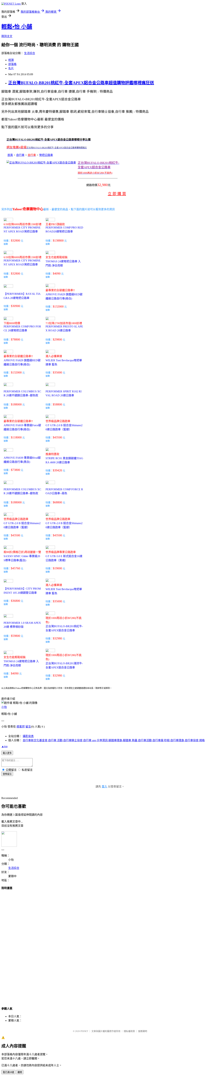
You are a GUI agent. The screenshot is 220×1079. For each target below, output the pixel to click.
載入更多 (7, 753)
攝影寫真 (28, 736)
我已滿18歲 (8, 1072)
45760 (16, 568)
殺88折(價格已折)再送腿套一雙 (22, 552)
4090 (57, 273)
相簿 (11, 60)
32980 (58, 638)
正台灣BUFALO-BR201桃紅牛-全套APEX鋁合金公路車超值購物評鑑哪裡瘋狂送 (81, 83)
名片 (11, 68)
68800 (58, 502)
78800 (16, 339)
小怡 (4, 707)
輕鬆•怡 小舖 (16, 27)
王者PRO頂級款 (55, 224)
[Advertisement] (15, 945)
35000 (58, 372)
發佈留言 (7, 774)
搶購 (6, 244)
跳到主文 (6, 36)
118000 (17, 437)
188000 (17, 404)
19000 (58, 568)
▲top (4, 746)
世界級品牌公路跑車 (58, 421)
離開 (20, 1072)
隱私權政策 (129, 1031)
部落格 (12, 64)
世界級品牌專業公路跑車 (61, 552)
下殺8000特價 (12, 323)
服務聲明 (142, 1031)
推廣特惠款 (52, 454)
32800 (16, 240)
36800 (16, 600)
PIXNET (84, 1031)
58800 (58, 404)
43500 (58, 437)
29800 (58, 339)
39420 (58, 470)
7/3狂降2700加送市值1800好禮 (64, 323)
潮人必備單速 (54, 356)
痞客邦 (20, 726)
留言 (28, 726)
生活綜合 (29, 53)
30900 (16, 306)
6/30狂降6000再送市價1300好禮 (22, 224)
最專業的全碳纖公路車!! (60, 290)
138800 (59, 240)
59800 (16, 636)
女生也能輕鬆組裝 (57, 257)
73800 (16, 470)
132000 (59, 306)
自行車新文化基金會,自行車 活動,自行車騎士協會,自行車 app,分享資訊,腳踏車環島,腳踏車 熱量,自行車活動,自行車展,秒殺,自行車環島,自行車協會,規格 (114, 740)
